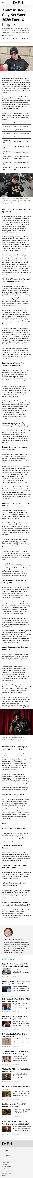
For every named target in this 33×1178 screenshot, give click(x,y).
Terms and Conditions (7, 1173)
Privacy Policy (5, 1170)
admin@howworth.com (7, 1168)
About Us (4, 1175)
